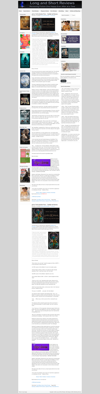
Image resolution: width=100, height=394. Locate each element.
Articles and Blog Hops (74, 11)
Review (37, 192)
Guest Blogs (39, 199)
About (67, 11)
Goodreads (53, 192)
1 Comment (52, 206)
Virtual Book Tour (55, 200)
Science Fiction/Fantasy (45, 199)
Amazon (39, 193)
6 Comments (52, 15)
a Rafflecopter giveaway (36, 196)
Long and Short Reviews (50, 4)
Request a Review (45, 11)
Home (20, 11)
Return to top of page (23, 391)
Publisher (44, 192)
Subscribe (63, 80)
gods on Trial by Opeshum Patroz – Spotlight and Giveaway (45, 14)
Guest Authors (26, 11)
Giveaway (33, 200)
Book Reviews (35, 11)
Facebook (49, 192)
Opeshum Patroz (49, 200)
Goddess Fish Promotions (40, 200)
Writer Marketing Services (76, 391)
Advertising (61, 11)
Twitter (41, 192)
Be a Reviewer (54, 11)
